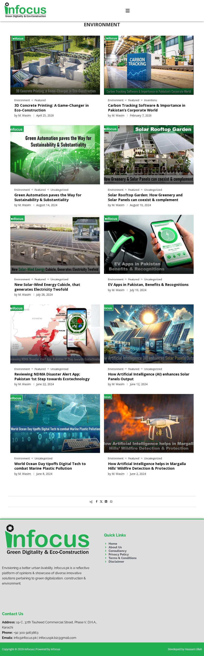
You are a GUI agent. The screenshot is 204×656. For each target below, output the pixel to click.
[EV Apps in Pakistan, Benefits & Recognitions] (149, 244)
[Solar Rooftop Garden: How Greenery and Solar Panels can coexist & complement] (149, 154)
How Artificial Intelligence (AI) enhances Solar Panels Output (148, 376)
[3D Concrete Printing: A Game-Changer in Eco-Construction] (55, 65)
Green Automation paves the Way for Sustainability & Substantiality (47, 197)
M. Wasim (24, 115)
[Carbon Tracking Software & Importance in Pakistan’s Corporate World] (149, 65)
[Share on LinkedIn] (106, 501)
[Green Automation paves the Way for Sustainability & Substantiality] (55, 154)
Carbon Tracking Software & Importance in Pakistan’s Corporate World (146, 107)
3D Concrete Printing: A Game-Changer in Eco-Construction (51, 107)
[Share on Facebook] (96, 501)
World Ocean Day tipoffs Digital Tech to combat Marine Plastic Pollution (50, 466)
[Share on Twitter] (101, 501)
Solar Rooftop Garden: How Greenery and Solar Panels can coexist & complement (145, 197)
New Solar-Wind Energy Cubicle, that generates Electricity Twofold (47, 286)
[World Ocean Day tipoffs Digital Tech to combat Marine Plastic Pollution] (55, 423)
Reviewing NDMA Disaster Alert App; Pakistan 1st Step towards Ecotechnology (51, 376)
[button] (127, 10)
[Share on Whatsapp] (111, 501)
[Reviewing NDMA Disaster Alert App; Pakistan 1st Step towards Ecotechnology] (55, 333)
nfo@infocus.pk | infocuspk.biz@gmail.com (45, 638)
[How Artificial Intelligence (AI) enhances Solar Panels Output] (149, 333)
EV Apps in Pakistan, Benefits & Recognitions (148, 284)
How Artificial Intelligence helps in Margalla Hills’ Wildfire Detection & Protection (147, 466)
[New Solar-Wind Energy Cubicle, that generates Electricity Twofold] (55, 244)
